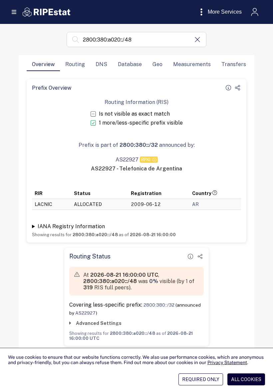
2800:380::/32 (158, 305)
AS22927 (85, 313)
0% (153, 281)
